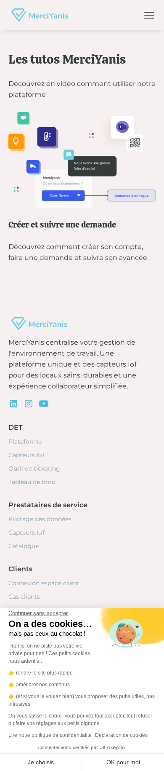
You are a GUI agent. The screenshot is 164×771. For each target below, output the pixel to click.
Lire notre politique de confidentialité (50, 735)
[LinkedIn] (13, 404)
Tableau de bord (32, 482)
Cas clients (24, 596)
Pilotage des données (39, 519)
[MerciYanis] (38, 15)
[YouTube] (44, 404)
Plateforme (25, 441)
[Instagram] (29, 404)
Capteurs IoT (26, 455)
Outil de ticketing (34, 468)
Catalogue (23, 546)
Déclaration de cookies (121, 735)
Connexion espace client (43, 583)
